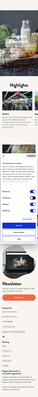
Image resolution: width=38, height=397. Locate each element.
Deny (19, 239)
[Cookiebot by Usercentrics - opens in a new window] (27, 156)
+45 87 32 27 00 (8, 326)
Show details (27, 219)
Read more (19, 297)
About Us (5, 355)
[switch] (33, 198)
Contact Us (6, 350)
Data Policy (6, 360)
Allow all (19, 225)
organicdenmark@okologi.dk (13, 331)
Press (4, 346)
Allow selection (19, 232)
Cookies (5, 365)
